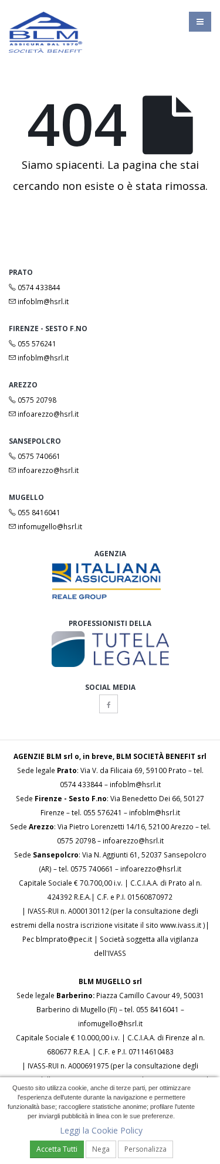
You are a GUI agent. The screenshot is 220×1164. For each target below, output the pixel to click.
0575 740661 (38, 456)
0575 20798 (36, 399)
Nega (101, 1149)
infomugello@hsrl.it (49, 526)
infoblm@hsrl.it (42, 301)
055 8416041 (38, 512)
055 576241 (36, 343)
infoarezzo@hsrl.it (47, 413)
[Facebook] (108, 704)
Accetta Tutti (56, 1149)
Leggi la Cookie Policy (101, 1130)
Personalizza (145, 1149)
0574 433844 (38, 287)
